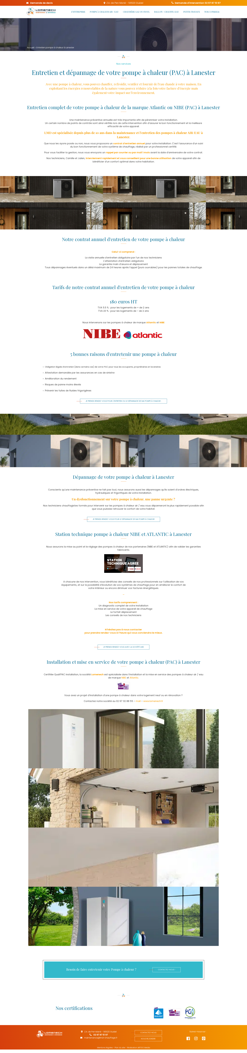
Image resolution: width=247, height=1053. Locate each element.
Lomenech (97, 674)
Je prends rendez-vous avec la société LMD (123, 647)
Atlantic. (134, 677)
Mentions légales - (105, 1047)
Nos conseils (211, 11)
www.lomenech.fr (153, 701)
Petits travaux (191, 11)
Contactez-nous (148, 1032)
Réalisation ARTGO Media (138, 1047)
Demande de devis (41, 3)
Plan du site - (121, 1047)
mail (138, 701)
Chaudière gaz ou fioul (136, 11)
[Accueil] (41, 12)
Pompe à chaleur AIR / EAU (104, 11)
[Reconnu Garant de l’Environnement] (173, 1013)
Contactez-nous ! (166, 969)
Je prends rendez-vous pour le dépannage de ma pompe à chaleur (124, 519)
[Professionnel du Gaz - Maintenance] (189, 1013)
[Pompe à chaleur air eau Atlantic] (123, 738)
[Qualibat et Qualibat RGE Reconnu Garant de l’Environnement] (157, 1013)
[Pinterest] (205, 1039)
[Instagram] (198, 1039)
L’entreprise (78, 11)
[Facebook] (190, 1039)
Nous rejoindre (148, 1038)
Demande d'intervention (198, 3)
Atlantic (151, 322)
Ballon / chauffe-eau (166, 11)
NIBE (162, 322)
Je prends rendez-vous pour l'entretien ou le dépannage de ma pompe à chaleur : (123, 401)
